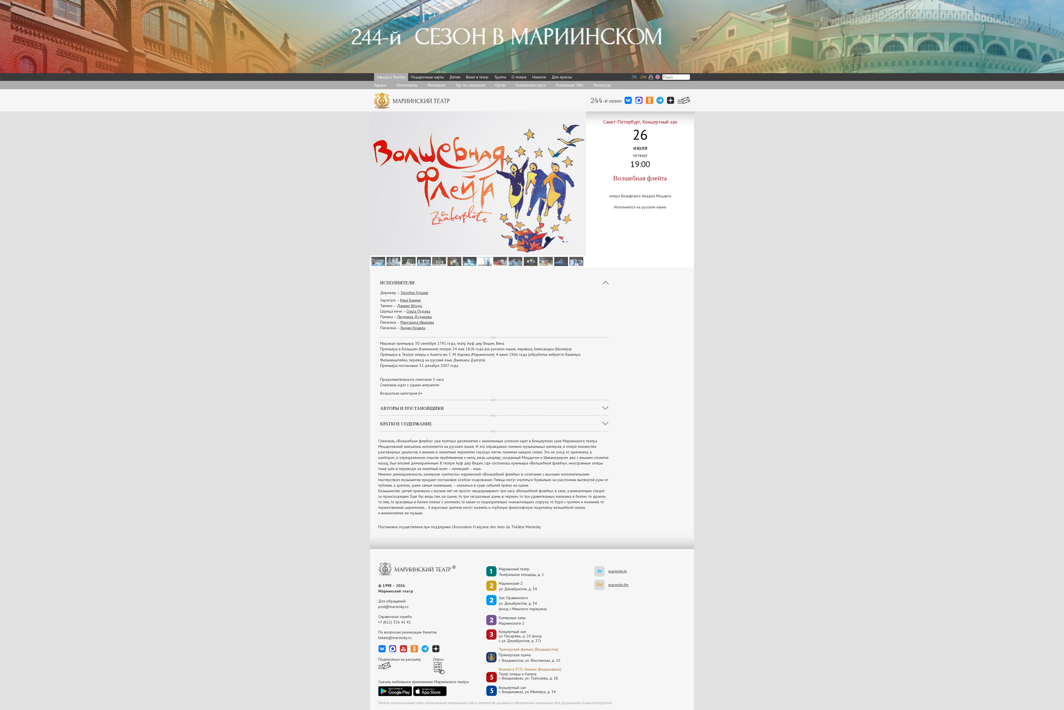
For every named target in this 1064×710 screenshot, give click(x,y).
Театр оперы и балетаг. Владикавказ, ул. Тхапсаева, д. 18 (528, 676)
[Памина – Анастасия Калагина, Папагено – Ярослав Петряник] (484, 261)
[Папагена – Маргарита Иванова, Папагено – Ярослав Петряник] (514, 261)
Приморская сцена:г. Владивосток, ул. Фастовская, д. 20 (524, 657)
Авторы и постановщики (412, 408)
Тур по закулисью (470, 85)
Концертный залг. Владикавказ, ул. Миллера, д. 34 (527, 690)
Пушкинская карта (530, 85)
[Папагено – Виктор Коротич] (453, 261)
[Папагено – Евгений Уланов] (530, 261)
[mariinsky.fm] (601, 585)
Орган (500, 85)
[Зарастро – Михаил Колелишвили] (408, 261)
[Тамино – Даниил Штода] (423, 261)
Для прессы (562, 77)
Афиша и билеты (391, 77)
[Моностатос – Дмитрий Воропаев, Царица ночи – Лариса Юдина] (560, 261)
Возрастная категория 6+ (401, 393)
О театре (519, 77)
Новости (539, 77)
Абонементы (407, 85)
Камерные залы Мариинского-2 (512, 620)
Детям (455, 77)
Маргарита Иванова (417, 322)
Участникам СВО (569, 85)
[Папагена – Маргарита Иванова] (438, 261)
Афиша (380, 85)
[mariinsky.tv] (601, 571)
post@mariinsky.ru (393, 606)
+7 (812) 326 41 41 (394, 622)
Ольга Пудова (418, 311)
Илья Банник (410, 300)
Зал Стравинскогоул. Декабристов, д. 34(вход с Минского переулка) (523, 603)
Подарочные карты (427, 77)
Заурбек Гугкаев (414, 292)
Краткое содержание (406, 423)
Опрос (438, 659)
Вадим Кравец (413, 327)
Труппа (500, 77)
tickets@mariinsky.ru (394, 637)
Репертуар (602, 85)
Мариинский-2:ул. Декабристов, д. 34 (518, 586)
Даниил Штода (409, 305)
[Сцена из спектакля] (377, 261)
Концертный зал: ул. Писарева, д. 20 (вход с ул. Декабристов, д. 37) (520, 636)
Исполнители (397, 282)
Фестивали (437, 85)
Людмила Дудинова (414, 316)
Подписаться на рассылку (399, 659)
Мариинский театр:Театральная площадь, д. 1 (521, 571)
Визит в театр (477, 77)
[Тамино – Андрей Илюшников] (469, 261)
